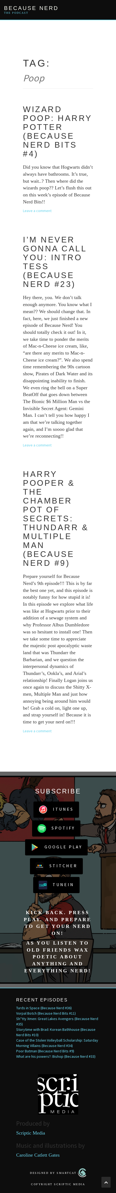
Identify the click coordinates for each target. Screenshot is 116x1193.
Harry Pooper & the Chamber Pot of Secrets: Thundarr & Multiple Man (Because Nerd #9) (55, 518)
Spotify (63, 828)
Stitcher (63, 865)
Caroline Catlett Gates (38, 1155)
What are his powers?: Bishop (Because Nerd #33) (55, 1056)
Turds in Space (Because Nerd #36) (44, 1007)
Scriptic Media (30, 1133)
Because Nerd (31, 8)
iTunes (63, 809)
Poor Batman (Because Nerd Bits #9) (45, 1051)
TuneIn (63, 884)
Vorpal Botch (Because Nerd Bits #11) (46, 1013)
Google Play (63, 846)
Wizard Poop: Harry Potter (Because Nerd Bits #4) (57, 131)
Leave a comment (37, 210)
